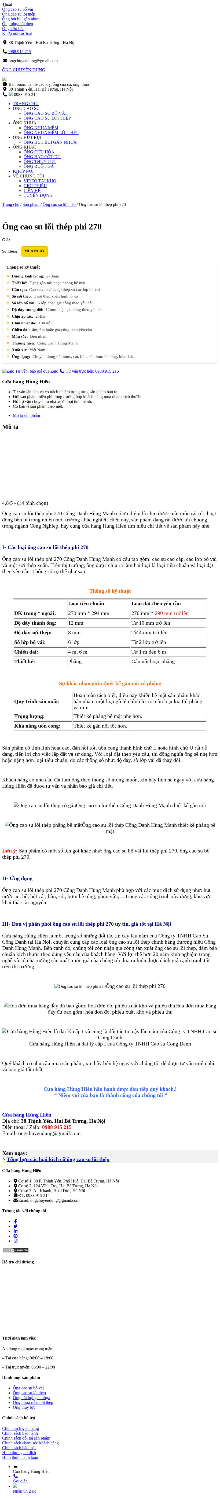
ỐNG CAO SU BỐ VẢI (45, 113)
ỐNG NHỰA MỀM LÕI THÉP (51, 132)
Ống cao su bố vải (17, 9)
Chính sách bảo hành (20, 1433)
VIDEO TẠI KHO (40, 181)
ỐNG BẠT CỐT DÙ (42, 156)
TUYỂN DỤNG (38, 195)
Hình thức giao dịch (19, 1452)
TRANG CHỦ (26, 103)
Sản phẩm (31, 204)
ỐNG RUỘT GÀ (39, 166)
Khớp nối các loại (17, 33)
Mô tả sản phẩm (26, 415)
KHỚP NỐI (23, 171)
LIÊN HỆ (32, 190)
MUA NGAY (34, 251)
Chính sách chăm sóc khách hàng (30, 1443)
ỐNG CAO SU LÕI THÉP (47, 118)
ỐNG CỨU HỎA (39, 152)
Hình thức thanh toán (20, 1457)
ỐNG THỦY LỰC (40, 161)
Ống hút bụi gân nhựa (20, 19)
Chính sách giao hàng (20, 1428)
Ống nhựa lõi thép (17, 23)
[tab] (115, 415)
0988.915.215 (19, 51)
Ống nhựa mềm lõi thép (33, 1402)
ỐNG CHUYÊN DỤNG (23, 70)
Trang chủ (10, 204)
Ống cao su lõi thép (18, 14)
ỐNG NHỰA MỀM (41, 127)
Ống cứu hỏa (13, 28)
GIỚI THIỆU (35, 185)
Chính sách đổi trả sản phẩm (26, 1438)
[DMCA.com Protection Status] (15, 1251)
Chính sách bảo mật (19, 1447)
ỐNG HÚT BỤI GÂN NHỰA (50, 142)
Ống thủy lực (24, 1407)
